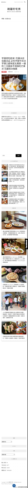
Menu (4, 2)
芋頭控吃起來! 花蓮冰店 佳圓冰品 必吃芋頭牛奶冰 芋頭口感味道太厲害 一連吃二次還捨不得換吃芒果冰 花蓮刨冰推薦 (14, 63)
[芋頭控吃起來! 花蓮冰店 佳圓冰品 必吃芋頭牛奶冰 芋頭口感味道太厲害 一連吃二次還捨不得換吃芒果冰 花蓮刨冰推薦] (14, 82)
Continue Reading (8, 103)
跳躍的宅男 (14, 9)
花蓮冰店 (4, 71)
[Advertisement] (14, 41)
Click (26, 244)
